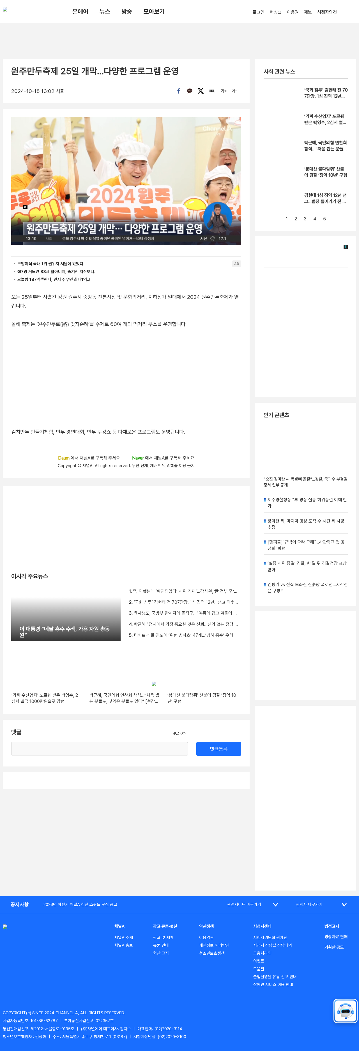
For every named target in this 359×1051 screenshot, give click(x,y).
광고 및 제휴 (163, 937)
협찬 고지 (161, 953)
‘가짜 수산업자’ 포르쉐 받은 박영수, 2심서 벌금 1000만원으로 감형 (325, 123)
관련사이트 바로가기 (244, 904)
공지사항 (20, 904)
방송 (126, 11)
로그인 (258, 12)
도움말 (258, 968)
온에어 (80, 11)
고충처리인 (262, 953)
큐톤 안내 (161, 945)
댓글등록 (219, 749)
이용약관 (206, 937)
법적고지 (332, 926)
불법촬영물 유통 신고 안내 (275, 976)
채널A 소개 (123, 937)
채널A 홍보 (123, 945)
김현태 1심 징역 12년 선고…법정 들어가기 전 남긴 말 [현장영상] (325, 202)
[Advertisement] (306, 798)
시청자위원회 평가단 (270, 937)
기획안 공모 (334, 947)
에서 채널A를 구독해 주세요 (89, 458)
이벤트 (258, 961)
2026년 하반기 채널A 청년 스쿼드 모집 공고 (80, 904)
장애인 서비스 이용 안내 (273, 984)
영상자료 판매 (336, 936)
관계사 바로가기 (309, 904)
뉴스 (105, 11)
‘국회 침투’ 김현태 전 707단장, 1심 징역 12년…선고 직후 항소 (326, 96)
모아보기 (154, 11)
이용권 (293, 12)
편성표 (276, 12)
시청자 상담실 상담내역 (272, 945)
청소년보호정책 (212, 953)
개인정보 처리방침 (214, 945)
